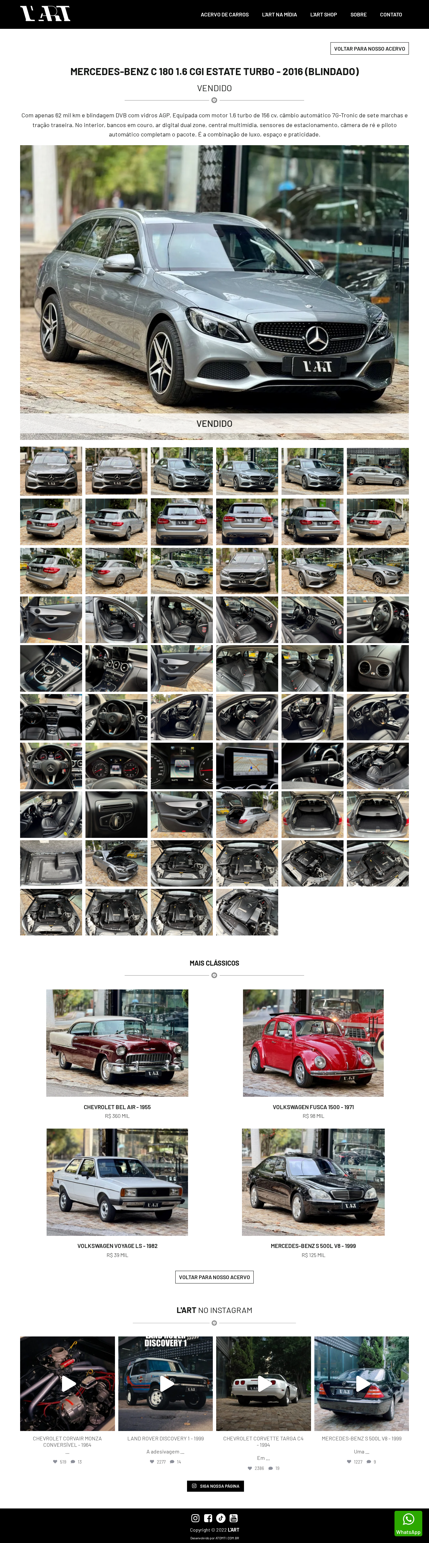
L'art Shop (323, 14)
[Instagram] (108, 1423)
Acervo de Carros (225, 14)
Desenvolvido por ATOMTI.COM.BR (214, 1538)
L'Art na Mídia (279, 14)
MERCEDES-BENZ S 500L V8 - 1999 (313, 1245)
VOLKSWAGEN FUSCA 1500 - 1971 (313, 1106)
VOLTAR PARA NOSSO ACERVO (369, 48)
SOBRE (359, 14)
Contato (391, 14)
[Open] (67, 1383)
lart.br (66, 1342)
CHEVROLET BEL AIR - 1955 (117, 1106)
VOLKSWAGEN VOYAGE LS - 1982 (117, 1245)
